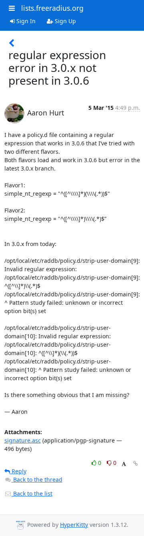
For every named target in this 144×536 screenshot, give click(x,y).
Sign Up (64, 21)
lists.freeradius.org (52, 8)
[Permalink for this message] (135, 463)
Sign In (25, 21)
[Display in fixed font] (123, 464)
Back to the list (32, 493)
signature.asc (22, 440)
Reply (18, 471)
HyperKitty (74, 524)
